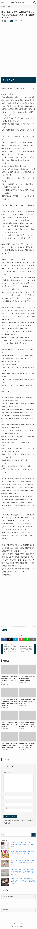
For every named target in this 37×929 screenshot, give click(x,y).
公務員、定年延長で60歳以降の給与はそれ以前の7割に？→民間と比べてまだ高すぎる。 (22, 881)
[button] (4, 639)
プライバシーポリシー (18, 923)
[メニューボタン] (2, 2)
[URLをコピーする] (33, 639)
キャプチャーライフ (18, 2)
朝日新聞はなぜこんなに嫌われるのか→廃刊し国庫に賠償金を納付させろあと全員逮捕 (22, 844)
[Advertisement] (18, 47)
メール (5, 801)
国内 (11, 21)
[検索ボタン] (34, 2)
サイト (5, 808)
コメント (6, 772)
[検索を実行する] (33, 835)
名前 (4, 794)
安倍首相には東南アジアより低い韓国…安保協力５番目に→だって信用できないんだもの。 (22, 872)
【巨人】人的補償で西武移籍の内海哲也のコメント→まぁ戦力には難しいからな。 (22, 863)
